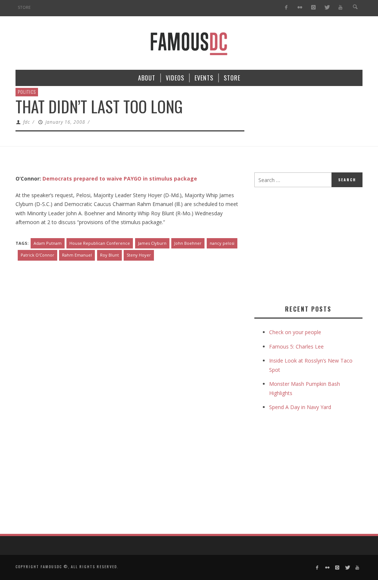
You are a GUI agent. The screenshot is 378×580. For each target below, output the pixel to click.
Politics (27, 92)
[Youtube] (340, 7)
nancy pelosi (222, 243)
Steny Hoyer (139, 255)
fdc (26, 122)
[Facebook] (286, 7)
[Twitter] (327, 7)
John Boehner (188, 243)
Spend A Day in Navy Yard (300, 407)
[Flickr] (300, 7)
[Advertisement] (316, 244)
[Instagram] (313, 7)
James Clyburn (152, 243)
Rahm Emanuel (77, 255)
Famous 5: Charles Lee (296, 346)
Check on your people (296, 332)
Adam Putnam (48, 243)
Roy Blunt (109, 255)
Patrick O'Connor (37, 255)
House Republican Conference (99, 243)
